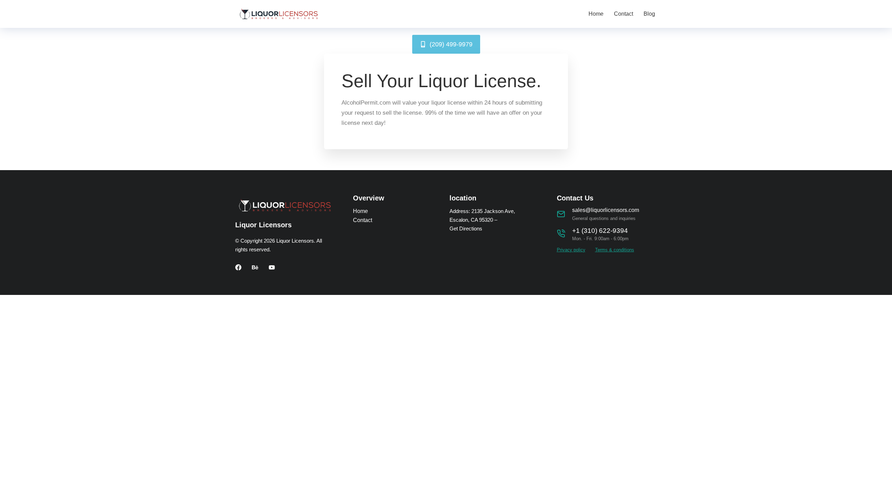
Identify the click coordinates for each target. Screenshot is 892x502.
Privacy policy (571, 249)
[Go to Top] (882, 492)
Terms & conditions (614, 249)
